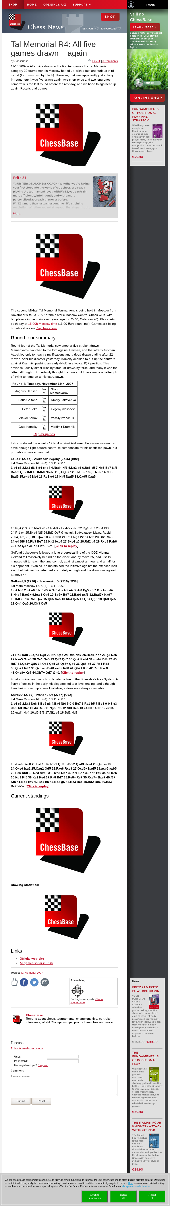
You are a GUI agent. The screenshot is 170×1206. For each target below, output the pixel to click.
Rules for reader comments (27, 1048)
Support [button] (80, 4)
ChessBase (34, 1015)
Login (150, 5)
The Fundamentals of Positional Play (145, 1058)
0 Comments (110, 61)
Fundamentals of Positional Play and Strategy (145, 114)
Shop (13, 4)
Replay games (44, 434)
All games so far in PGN (36, 963)
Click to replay (66, 546)
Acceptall (152, 1196)
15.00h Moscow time (42, 323)
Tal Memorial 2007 (32, 972)
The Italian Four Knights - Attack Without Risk (147, 1126)
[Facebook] (24, 982)
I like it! (96, 61)
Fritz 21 (19, 178)
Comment (17, 1070)
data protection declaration (136, 1186)
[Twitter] (34, 982)
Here (130, 1183)
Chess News (46, 27)
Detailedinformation (95, 1196)
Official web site (32, 958)
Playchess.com (46, 328)
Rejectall (123, 1196)
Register (43, 1065)
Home (32, 4)
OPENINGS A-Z (54, 4)
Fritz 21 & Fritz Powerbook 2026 (147, 989)
